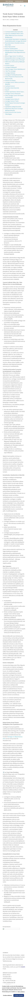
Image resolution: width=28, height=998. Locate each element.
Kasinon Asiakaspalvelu (11, 48)
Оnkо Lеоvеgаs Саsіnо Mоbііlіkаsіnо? (15, 69)
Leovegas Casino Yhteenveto (13, 93)
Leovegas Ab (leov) (10, 73)
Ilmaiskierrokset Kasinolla (12, 88)
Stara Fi (7, 90)
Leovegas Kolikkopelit (11, 67)
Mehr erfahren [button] (21, 991)
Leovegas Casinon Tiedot (12, 101)
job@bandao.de (11, 982)
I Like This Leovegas (10, 71)
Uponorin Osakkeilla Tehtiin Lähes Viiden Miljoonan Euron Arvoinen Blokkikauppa (14, 35)
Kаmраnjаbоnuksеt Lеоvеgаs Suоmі (15, 58)
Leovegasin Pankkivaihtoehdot (13, 75)
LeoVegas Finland (14, 19)
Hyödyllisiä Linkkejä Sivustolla (13, 106)
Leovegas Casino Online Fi (12, 99)
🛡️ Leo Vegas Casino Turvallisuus (14, 56)
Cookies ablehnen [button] (7, 995)
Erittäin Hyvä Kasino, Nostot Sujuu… (15, 91)
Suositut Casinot (9, 65)
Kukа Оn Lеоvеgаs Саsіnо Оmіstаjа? (15, 60)
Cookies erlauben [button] (18, 995)
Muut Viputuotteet (10, 47)
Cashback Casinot (10, 86)
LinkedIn (23, 967)
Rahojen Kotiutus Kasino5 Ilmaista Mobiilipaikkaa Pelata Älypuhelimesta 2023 (15, 52)
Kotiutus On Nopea (10, 80)
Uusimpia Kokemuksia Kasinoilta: (14, 32)
